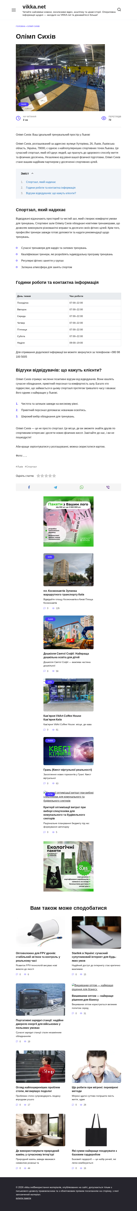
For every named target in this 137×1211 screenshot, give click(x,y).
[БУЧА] (68, 800)
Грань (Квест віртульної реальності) (67, 769)
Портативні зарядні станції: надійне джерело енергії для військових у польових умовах (39, 1024)
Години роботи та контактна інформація (51, 187)
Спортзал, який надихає (41, 182)
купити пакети (23, 1198)
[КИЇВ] (68, 584)
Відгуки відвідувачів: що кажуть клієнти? (51, 193)
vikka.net (34, 7)
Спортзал (31, 466)
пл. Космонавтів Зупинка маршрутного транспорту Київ (63, 592)
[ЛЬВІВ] (68, 647)
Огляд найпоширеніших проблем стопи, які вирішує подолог (38, 1089)
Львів (23, 104)
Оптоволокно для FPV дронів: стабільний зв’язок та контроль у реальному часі (38, 957)
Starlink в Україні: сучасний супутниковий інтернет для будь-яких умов (94, 957)
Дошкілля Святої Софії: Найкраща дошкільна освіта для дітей (66, 655)
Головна (20, 26)
